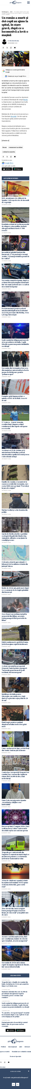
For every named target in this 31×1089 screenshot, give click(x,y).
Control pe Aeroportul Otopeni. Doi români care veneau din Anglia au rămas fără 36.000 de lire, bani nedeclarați (15, 775)
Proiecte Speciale (15, 1056)
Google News (9, 163)
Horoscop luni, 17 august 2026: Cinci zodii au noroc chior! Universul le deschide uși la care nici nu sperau (15, 828)
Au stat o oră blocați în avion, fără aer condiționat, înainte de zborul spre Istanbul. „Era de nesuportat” (15, 939)
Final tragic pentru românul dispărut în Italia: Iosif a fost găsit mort (14, 724)
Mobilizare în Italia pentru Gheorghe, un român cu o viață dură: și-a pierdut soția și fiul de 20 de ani (15, 697)
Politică (3, 1047)
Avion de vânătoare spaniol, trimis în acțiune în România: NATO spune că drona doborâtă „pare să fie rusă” (15, 883)
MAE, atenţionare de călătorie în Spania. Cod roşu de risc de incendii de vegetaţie (15, 200)
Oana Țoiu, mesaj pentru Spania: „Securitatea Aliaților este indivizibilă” (14, 802)
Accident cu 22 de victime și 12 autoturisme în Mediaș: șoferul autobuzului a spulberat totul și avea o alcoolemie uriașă (15, 453)
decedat (13, 116)
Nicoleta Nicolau (14, 41)
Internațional (12, 1047)
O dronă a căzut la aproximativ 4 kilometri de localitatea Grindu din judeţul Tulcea (15, 564)
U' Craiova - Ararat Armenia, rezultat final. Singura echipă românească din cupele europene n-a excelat (14, 425)
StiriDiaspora (5, 12)
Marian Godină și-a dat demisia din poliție (15, 511)
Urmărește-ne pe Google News (17, 76)
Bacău (25, 100)
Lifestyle (27, 1047)
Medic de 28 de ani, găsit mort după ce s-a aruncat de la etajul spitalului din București (15, 590)
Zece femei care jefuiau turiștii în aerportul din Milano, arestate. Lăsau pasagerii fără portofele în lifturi (14, 617)
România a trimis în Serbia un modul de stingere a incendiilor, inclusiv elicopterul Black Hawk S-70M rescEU (15, 227)
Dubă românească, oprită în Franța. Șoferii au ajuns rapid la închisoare (15, 643)
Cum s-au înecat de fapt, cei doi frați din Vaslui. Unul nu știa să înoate (15, 749)
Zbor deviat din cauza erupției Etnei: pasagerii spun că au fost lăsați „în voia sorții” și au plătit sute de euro (15, 912)
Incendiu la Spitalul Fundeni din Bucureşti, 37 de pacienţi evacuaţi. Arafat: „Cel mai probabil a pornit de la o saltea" (15, 255)
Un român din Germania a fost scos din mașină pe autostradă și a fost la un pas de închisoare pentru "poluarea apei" (15, 371)
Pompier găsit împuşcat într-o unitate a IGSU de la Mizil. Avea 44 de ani (14, 398)
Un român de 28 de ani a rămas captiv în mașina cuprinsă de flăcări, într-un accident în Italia (15, 965)
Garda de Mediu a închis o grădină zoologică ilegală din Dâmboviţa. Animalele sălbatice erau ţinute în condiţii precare (14, 537)
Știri (11, 12)
